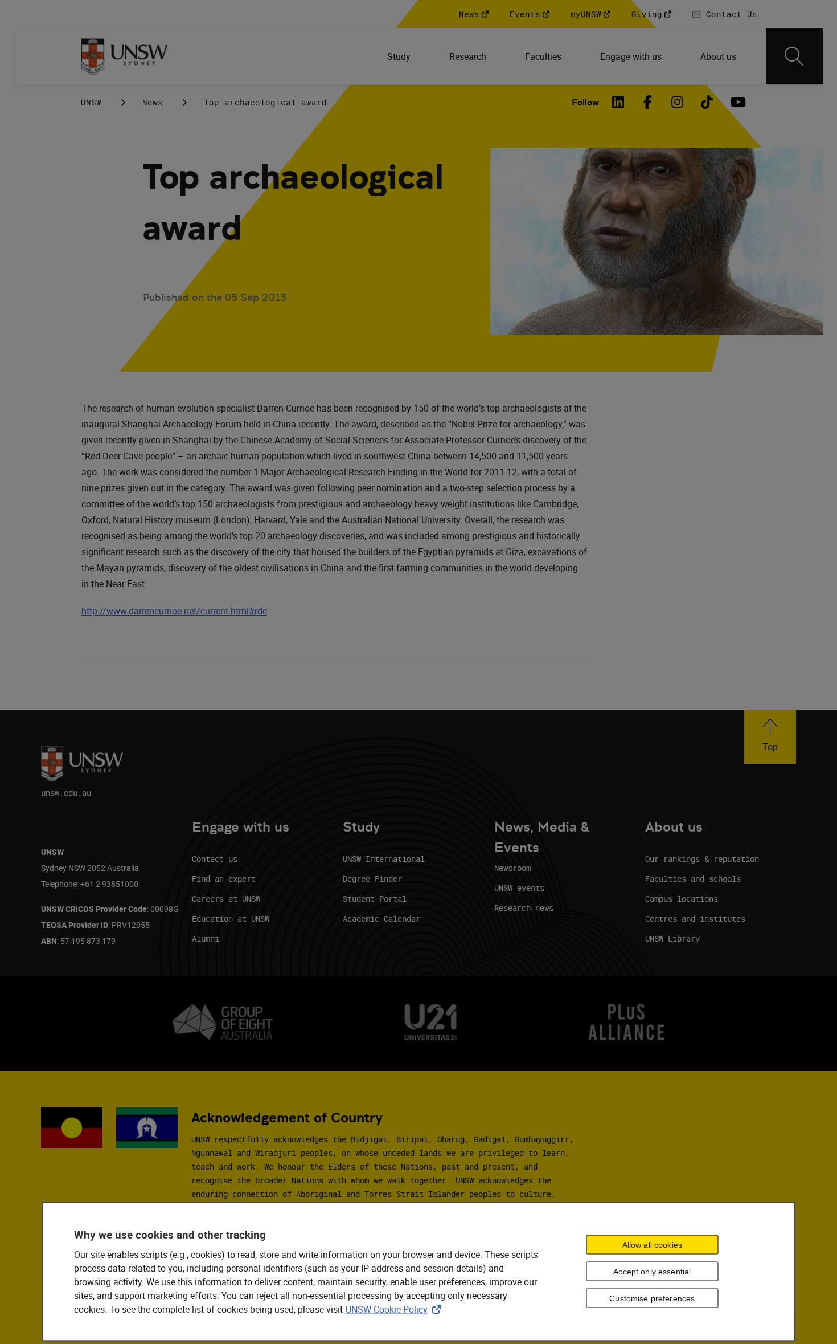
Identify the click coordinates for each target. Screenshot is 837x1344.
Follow (585, 102)
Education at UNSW (230, 918)
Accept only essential (652, 1271)
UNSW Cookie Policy (396, 1308)
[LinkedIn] (618, 102)
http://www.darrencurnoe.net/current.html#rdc (174, 611)
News (152, 102)
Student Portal (375, 898)
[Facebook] (648, 102)
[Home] (124, 56)
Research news (523, 907)
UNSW (91, 102)
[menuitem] (400, 56)
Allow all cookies (652, 1244)
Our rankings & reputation (702, 858)
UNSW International (384, 858)
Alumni (205, 938)
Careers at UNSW (226, 898)
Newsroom (512, 867)
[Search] (794, 56)
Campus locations (681, 898)
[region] (418, 1271)
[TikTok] (707, 102)
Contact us (214, 858)
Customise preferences (652, 1298)
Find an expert (224, 878)
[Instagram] (677, 102)
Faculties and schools (693, 878)
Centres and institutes (695, 918)
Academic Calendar (381, 918)
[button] (770, 737)
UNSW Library (672, 938)
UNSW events (519, 887)
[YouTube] (737, 102)
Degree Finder (372, 878)
